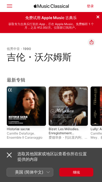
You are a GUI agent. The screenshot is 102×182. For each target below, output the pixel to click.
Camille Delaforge (20, 133)
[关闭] (98, 16)
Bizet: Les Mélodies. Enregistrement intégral (64, 133)
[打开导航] (9, 6)
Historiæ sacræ (18, 129)
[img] (51, 6)
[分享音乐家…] (91, 42)
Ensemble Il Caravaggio (24, 137)
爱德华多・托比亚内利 (65, 137)
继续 (76, 172)
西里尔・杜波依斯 (68, 139)
